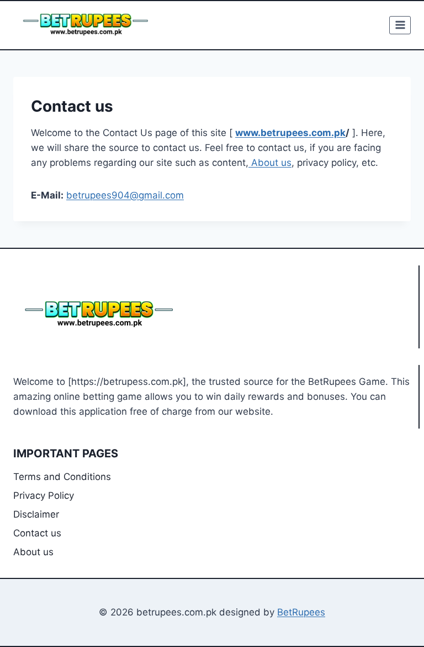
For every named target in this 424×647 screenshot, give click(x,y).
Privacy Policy (43, 495)
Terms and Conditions (62, 476)
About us (270, 162)
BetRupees (301, 612)
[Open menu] (400, 25)
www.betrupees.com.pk (290, 132)
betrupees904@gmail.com (125, 195)
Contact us (37, 533)
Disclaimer (36, 514)
